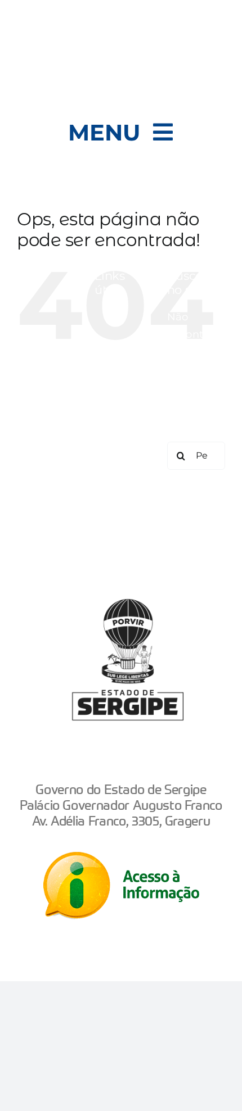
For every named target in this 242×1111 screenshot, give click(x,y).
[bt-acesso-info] (121, 857)
